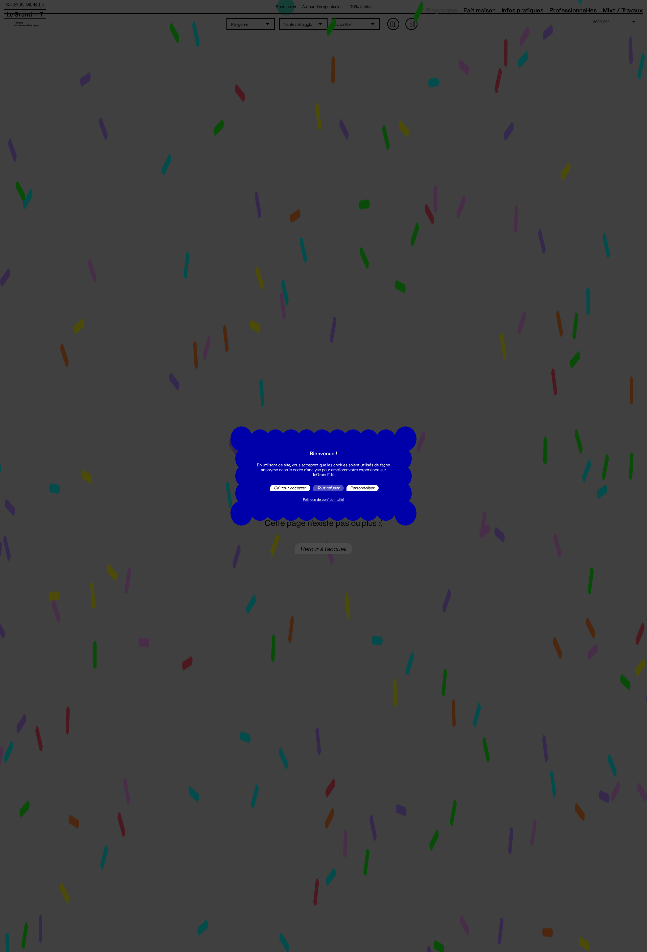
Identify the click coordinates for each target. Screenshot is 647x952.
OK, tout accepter (290, 488)
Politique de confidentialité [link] (323, 499)
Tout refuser (328, 488)
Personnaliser (363, 488)
